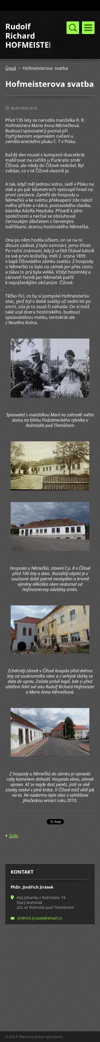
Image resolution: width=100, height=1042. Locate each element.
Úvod (10, 68)
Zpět (13, 836)
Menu (88, 27)
